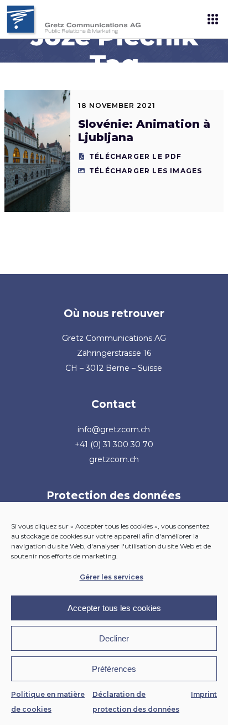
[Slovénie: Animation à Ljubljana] (37, 151)
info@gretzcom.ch (113, 429)
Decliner (114, 638)
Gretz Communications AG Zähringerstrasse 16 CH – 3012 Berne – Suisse (114, 353)
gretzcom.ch (114, 459)
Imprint (204, 694)
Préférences (114, 669)
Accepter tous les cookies (114, 608)
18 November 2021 (117, 105)
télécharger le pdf (135, 156)
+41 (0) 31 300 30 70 (114, 444)
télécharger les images (145, 171)
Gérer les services (111, 577)
